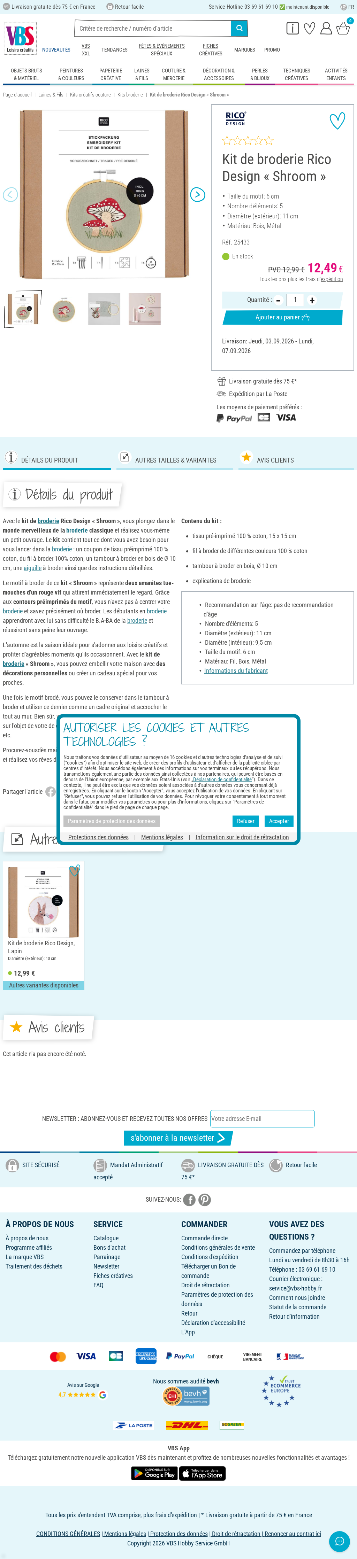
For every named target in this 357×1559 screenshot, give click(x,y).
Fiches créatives (210, 50)
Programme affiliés (29, 1247)
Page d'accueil (17, 95)
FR (351, 7)
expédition (332, 279)
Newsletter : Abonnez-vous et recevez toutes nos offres (124, 1118)
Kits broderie (130, 95)
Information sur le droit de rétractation (242, 836)
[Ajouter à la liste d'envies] (337, 121)
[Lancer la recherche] (239, 28)
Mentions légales (162, 836)
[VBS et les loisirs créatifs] (20, 38)
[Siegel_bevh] (186, 1395)
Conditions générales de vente (218, 1247)
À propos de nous (27, 1238)
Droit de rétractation (205, 1285)
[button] (10, 194)
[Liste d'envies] (309, 28)
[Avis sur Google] (83, 1390)
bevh (213, 1381)
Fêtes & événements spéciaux (162, 50)
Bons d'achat (109, 1247)
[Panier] (343, 28)
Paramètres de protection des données (111, 821)
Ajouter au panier (278, 317)
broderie (48, 521)
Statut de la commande (297, 1307)
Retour (189, 1313)
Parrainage (106, 1257)
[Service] (292, 28)
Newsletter (106, 1266)
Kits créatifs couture (90, 95)
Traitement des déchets (34, 1266)
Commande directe (204, 1238)
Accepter (279, 821)
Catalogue (106, 1238)
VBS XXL (86, 50)
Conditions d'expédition (209, 1257)
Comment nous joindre (297, 1297)
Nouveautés (56, 50)
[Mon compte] (326, 28)
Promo (272, 50)
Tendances (114, 50)
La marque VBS (25, 1257)
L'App (188, 1332)
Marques (244, 50)
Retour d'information (294, 1316)
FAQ (98, 1285)
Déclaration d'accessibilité (213, 1322)
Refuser (246, 821)
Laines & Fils (50, 95)
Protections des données (98, 836)
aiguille (32, 568)
